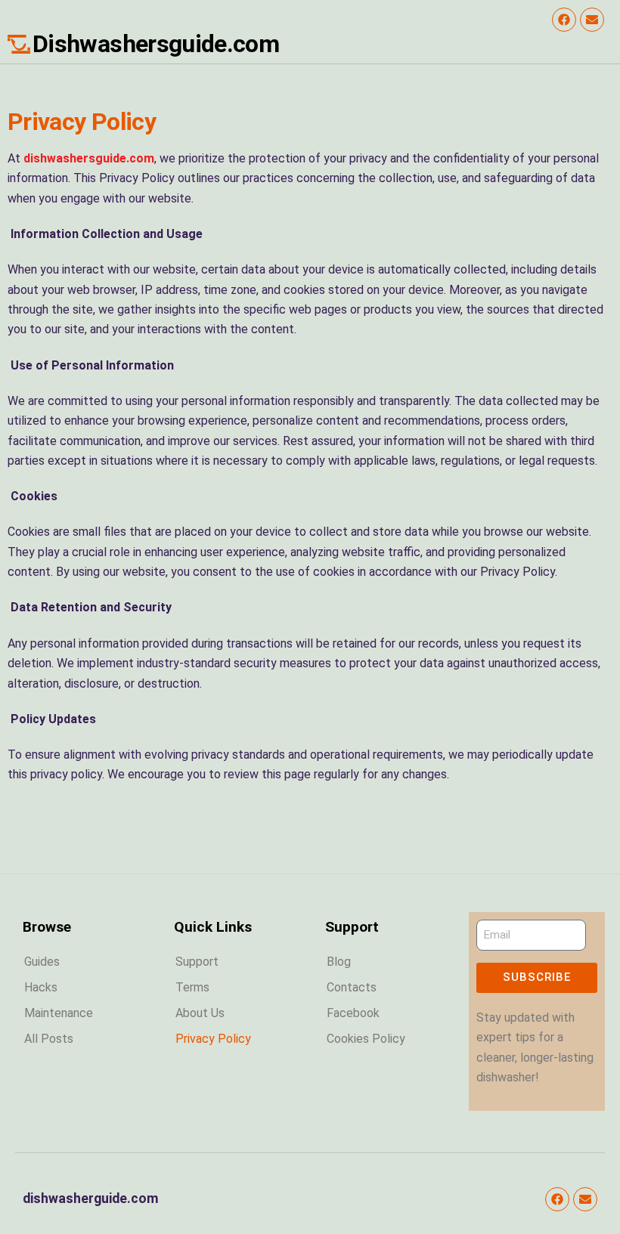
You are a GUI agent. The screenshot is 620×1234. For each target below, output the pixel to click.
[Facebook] (564, 20)
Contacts (352, 987)
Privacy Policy (213, 1038)
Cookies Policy (366, 1038)
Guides (42, 961)
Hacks (40, 987)
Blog (339, 961)
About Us (200, 1013)
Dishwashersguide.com (156, 43)
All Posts (48, 1038)
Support (197, 961)
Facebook (353, 1013)
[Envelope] (592, 20)
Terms (192, 987)
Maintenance (58, 1013)
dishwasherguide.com (91, 1198)
